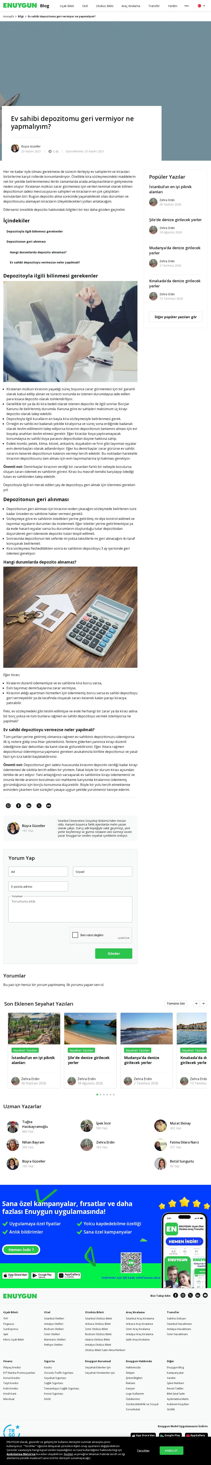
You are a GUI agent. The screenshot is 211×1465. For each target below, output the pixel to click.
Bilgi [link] (21, 16)
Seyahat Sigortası (55, 1378)
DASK (47, 1399)
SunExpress (10, 1329)
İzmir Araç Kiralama (138, 1329)
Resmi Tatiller (175, 1388)
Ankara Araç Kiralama (139, 1324)
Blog (44, 5)
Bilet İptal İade (176, 1393)
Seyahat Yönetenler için (100, 1373)
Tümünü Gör (176, 1003)
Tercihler (143, 1450)
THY (5, 1318)
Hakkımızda (133, 1367)
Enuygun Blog (175, 1367)
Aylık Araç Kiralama (138, 1339)
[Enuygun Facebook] (175, 1296)
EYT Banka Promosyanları (19, 1373)
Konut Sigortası (53, 1393)
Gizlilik (171, 1409)
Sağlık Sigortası (53, 1383)
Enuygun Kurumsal (98, 1361)
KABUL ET (171, 1450)
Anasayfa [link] (8, 16)
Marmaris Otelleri (55, 1339)
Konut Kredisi (11, 1378)
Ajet (5, 1334)
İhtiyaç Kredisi (12, 1367)
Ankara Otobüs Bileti (98, 1324)
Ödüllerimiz (133, 1399)
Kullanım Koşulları (178, 1404)
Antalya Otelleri (53, 1324)
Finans (7, 1361)
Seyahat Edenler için (98, 1367)
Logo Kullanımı (135, 1393)
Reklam (130, 1383)
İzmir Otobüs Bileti (96, 1329)
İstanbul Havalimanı (179, 1324)
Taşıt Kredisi (10, 1383)
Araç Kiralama (135, 1312)
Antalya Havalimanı (179, 1329)
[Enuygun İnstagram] (183, 1296)
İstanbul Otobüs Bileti (98, 1318)
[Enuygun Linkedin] (197, 1296)
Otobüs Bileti (94, 1312)
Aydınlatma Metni (178, 1399)
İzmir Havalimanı (177, 1334)
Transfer (173, 1312)
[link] (48, 808)
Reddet (68, 1454)
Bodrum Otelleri (54, 1329)
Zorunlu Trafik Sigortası (58, 1373)
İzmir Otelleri (52, 1334)
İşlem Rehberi (175, 1383)
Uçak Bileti (10, 1312)
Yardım (171, 1378)
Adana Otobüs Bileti (97, 1339)
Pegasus (8, 1324)
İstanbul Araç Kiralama (140, 1318)
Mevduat (8, 1399)
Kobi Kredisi (10, 1388)
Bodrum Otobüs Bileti (98, 1334)
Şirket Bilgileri (134, 1378)
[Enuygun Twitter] (190, 1296)
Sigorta (49, 1361)
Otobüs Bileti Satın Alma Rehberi (105, 1350)
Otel (47, 1312)
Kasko (48, 1367)
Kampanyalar (175, 1373)
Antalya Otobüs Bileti (98, 1344)
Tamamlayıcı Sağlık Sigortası (61, 1388)
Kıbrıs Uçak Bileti (13, 1339)
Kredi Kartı (9, 1393)
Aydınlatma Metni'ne (21, 1454)
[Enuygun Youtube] (205, 1296)
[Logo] (20, 5)
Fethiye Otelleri (53, 1344)
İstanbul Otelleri (54, 1318)
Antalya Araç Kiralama (139, 1334)
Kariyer (130, 1388)
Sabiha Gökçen (176, 1318)
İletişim (130, 1373)
